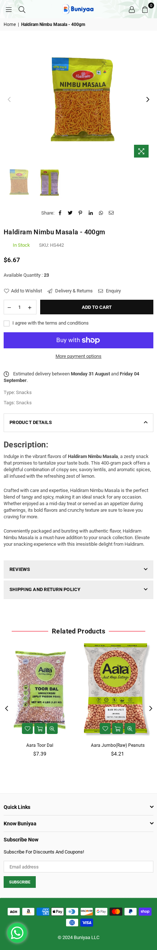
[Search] (21, 9)
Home (10, 24)
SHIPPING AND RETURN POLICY (45, 589)
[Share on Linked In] (90, 213)
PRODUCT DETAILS (30, 422)
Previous (9, 99)
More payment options (78, 356)
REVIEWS (19, 569)
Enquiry (113, 291)
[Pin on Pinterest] (80, 213)
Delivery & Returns (73, 291)
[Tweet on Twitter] (70, 213)
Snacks (24, 402)
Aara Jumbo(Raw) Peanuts (118, 745)
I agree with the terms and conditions (50, 323)
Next (147, 99)
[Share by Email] (111, 213)
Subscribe (19, 882)
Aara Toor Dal (39, 745)
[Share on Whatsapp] (101, 213)
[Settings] (131, 9)
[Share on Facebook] (60, 213)
